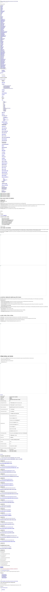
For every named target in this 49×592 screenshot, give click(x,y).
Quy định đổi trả (4, 576)
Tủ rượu (3, 94)
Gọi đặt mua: (3, 215)
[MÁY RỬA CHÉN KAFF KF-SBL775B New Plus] (8, 518)
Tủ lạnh (3, 84)
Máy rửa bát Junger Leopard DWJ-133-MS (7, 528)
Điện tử (3, 97)
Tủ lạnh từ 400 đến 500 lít (6, 87)
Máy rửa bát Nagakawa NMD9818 (5, 515)
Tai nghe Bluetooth (5, 117)
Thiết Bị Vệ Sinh (4, 183)
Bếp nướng (3, 150)
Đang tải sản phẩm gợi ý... (3, 68)
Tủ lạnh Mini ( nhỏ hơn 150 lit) (7, 85)
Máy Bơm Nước (4, 140)
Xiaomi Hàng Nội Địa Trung (6, 108)
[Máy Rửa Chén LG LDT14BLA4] (6, 505)
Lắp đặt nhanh (3, 71)
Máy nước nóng (4, 132)
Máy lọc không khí (5, 131)
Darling (4, 104)
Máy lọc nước (4, 129)
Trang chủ (3, 190)
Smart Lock (4, 126)
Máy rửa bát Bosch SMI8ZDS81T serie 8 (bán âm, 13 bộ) (9, 537)
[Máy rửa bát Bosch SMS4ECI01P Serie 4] (7, 479)
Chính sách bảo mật (4, 187)
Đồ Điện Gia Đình (4, 124)
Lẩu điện (3, 158)
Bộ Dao (4, 180)
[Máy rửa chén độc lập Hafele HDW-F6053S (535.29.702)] (9, 492)
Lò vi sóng (3, 153)
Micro (4, 120)
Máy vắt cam (4, 167)
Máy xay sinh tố (4, 161)
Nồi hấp (3, 155)
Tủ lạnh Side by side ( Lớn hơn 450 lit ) (8, 88)
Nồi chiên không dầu (5, 144)
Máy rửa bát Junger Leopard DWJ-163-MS (7, 532)
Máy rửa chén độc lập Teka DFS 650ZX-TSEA (7, 541)
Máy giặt (3, 112)
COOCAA (4, 109)
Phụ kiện (3, 181)
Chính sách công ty (4, 574)
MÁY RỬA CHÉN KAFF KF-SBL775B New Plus (8, 519)
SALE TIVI (3, 186)
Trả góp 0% (3, 70)
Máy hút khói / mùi (5, 170)
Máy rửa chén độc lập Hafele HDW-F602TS (7, 502)
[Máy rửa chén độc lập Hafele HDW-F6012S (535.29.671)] (9, 496)
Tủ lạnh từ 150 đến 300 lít (6, 86)
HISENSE (4, 110)
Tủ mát (3, 91)
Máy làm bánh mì (5, 173)
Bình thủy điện (4, 164)
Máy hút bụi (4, 134)
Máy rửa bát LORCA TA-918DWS (5, 548)
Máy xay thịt (4, 169)
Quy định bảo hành (4, 575)
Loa (3, 118)
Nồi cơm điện (4, 159)
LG (3, 103)
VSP (4, 101)
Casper (4, 105)
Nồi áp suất (3, 156)
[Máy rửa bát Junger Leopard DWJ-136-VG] (7, 522)
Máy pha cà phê (4, 172)
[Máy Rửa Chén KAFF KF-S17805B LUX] (7, 483)
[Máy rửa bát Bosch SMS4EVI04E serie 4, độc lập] (8, 470)
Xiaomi (4, 107)
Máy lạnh (3, 82)
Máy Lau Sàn (4, 135)
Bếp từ (3, 145)
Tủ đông (3, 89)
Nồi (3, 178)
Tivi (2, 99)
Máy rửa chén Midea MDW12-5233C (6, 463)
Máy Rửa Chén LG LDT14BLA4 (5, 506)
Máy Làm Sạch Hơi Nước (6, 137)
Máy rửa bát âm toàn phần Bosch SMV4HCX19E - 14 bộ (9, 467)
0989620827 (1, 72)
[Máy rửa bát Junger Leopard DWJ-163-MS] (7, 531)
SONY (4, 102)
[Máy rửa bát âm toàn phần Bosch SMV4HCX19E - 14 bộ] (9, 466)
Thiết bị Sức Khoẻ (4, 188)
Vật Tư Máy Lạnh (4, 189)
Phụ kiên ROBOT (5, 123)
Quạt (2, 96)
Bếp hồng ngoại (4, 147)
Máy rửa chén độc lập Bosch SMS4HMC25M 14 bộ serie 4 (9, 476)
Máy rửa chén (4, 175)
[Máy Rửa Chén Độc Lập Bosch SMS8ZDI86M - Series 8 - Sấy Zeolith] (11, 457)
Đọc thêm (1, 394)
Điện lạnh (3, 80)
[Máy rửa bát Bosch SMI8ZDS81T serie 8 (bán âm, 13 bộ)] (9, 535)
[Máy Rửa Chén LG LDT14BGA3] (6, 509)
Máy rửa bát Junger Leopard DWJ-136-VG (7, 524)
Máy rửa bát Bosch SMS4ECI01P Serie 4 (6, 480)
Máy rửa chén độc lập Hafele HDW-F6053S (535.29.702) (9, 493)
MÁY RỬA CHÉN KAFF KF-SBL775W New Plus (8, 489)
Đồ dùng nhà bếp (4, 191)
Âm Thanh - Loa (4, 115)
